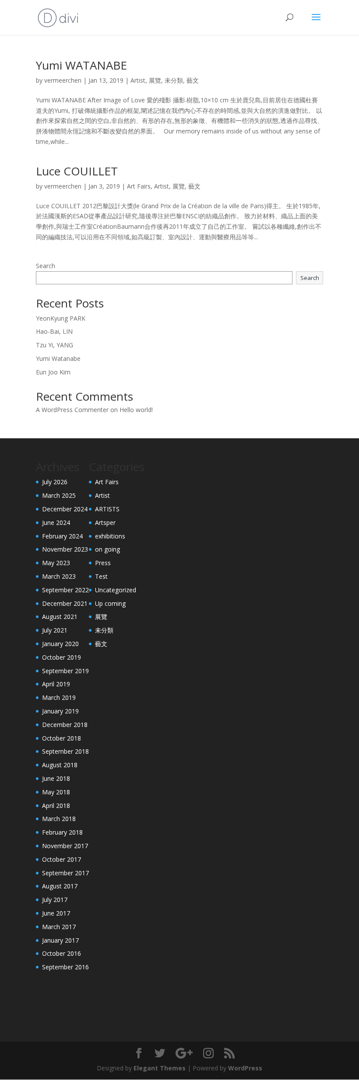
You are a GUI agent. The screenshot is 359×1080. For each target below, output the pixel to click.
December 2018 (65, 724)
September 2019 (65, 671)
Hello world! (136, 409)
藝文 (193, 80)
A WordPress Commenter (72, 409)
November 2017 (65, 846)
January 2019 (60, 711)
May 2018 (56, 792)
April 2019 (56, 684)
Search (45, 266)
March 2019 (59, 697)
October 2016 (61, 953)
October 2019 (61, 657)
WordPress (245, 1068)
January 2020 (60, 644)
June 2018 (56, 778)
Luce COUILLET (77, 171)
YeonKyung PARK (60, 318)
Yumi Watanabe (58, 358)
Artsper (105, 522)
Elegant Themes (160, 1068)
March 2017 (59, 927)
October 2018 (61, 738)
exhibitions (110, 536)
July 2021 (54, 630)
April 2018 (56, 805)
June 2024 (56, 522)
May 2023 (56, 563)
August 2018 (59, 765)
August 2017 (59, 886)
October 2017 (61, 859)
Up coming (110, 603)
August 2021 (59, 616)
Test (101, 576)
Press (103, 563)
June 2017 (56, 913)
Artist (137, 80)
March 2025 (59, 495)
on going (107, 549)
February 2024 (62, 536)
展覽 (155, 80)
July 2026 (54, 482)
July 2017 (54, 899)
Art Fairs (139, 186)
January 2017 (60, 940)
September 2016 (65, 967)
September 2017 (65, 873)
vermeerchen (62, 80)
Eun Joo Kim (53, 372)
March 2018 (59, 818)
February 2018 (62, 832)
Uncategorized (115, 590)
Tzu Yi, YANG (54, 345)
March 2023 (59, 576)
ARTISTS (107, 509)
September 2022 (65, 590)
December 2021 (65, 603)
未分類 (174, 80)
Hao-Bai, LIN (54, 331)
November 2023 (65, 549)
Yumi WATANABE (81, 65)
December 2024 (65, 509)
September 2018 (65, 751)
